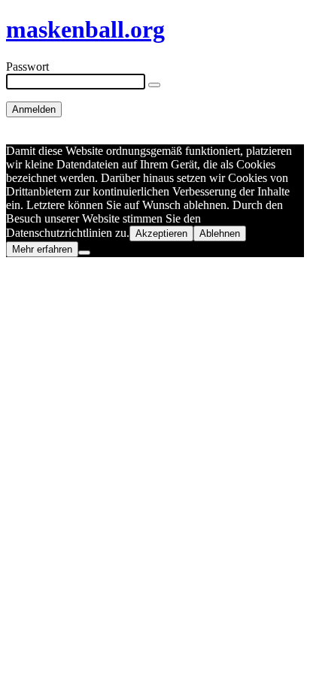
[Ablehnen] (84, 252)
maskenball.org (85, 29)
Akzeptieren (161, 233)
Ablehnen (219, 233)
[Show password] (154, 85)
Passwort (27, 66)
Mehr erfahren (42, 249)
